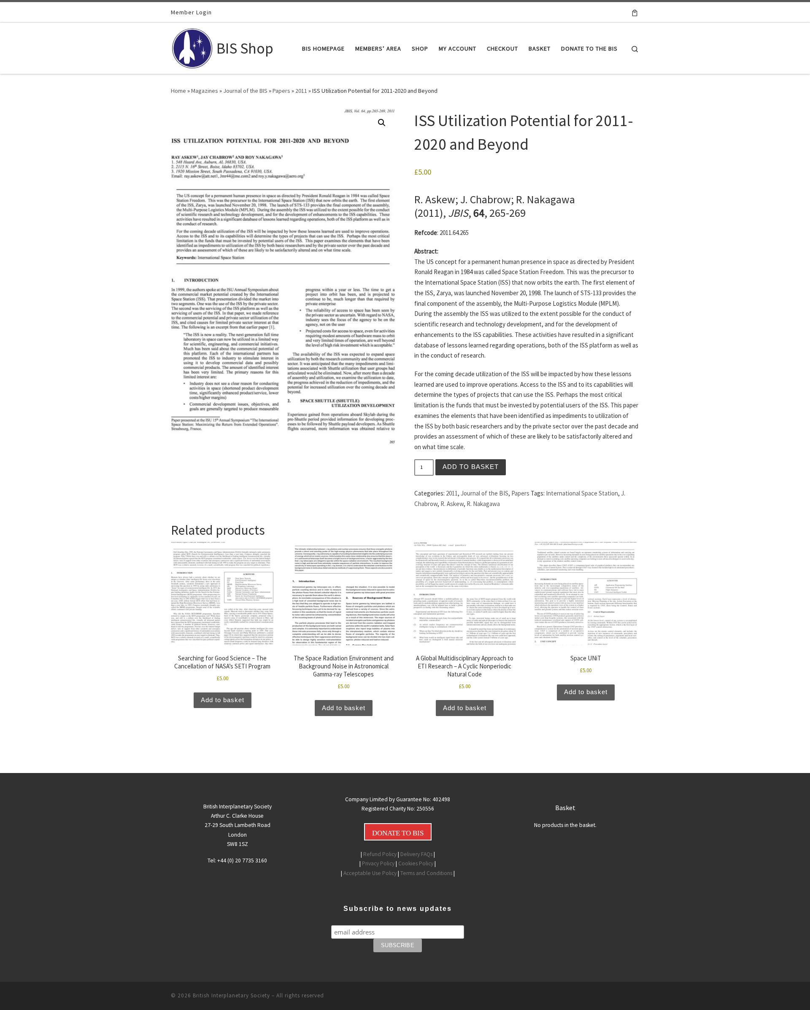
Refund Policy (380, 854)
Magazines (204, 90)
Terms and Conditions (426, 873)
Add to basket (471, 466)
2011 (301, 90)
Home (178, 90)
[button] (381, 122)
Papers (281, 90)
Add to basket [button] (222, 699)
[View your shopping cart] (634, 12)
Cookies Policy (415, 863)
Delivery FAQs (416, 854)
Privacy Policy (378, 863)
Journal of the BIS (245, 90)
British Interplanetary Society (231, 995)
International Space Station (582, 493)
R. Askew (452, 504)
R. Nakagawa (483, 504)
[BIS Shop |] (192, 46)
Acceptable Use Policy (370, 873)
